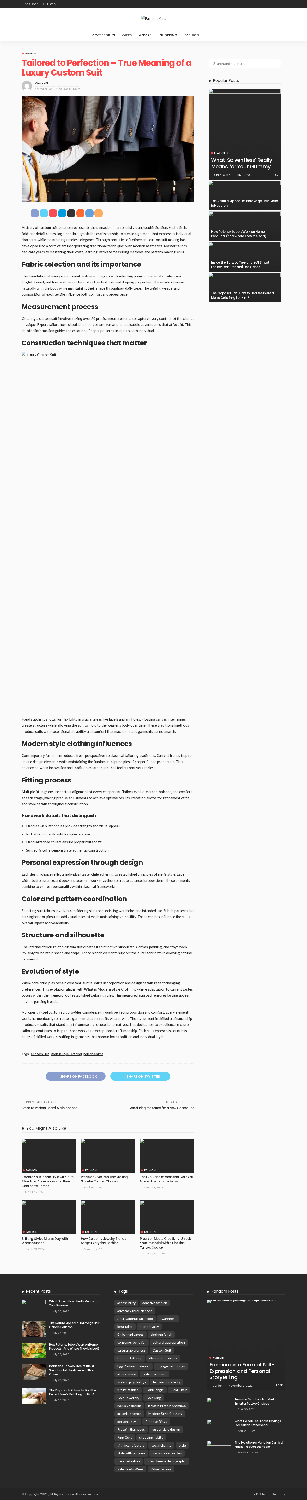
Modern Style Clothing (66, 1054)
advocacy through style (134, 1311)
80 (276, 174)
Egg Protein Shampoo (133, 1366)
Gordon (218, 1385)
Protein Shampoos (131, 1429)
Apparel (146, 35)
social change (161, 1445)
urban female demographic (166, 1461)
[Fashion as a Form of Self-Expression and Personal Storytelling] (246, 1301)
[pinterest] (276, 4)
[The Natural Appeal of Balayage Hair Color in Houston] (245, 195)
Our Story (49, 4)
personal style (93, 1054)
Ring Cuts (124, 1437)
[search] (212, 35)
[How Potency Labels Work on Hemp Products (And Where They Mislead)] (245, 226)
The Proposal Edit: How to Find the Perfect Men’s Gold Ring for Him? (242, 295)
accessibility (126, 1303)
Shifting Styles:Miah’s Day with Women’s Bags (45, 1240)
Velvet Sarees (160, 1469)
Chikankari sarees (130, 1334)
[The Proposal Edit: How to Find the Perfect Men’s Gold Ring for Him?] (245, 287)
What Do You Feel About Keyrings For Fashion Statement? (258, 1423)
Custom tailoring (129, 1358)
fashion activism (154, 1374)
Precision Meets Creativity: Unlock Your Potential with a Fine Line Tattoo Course (165, 1243)
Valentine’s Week (130, 1469)
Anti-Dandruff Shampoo (135, 1319)
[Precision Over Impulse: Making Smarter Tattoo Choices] (108, 1156)
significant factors (130, 1445)
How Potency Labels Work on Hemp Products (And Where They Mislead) (238, 233)
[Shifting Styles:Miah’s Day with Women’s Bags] (49, 1217)
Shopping (168, 35)
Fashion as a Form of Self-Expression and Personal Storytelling (241, 1371)
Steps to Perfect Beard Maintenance (49, 1108)
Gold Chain (179, 1390)
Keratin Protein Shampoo (167, 1406)
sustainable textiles (167, 1453)
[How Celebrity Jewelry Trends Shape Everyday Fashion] (108, 1217)
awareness (168, 1319)
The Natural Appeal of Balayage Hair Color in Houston (244, 203)
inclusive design (129, 1406)
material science (129, 1414)
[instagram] (282, 4)
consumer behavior (131, 1342)
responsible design (166, 1429)
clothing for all (161, 1334)
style (182, 1445)
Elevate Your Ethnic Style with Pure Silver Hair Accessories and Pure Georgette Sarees (47, 1181)
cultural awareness (131, 1350)
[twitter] (270, 4)
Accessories (103, 35)
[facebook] (263, 4)
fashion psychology (131, 1382)
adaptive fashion (154, 1303)
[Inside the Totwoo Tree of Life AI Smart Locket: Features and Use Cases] (245, 257)
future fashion (128, 1390)
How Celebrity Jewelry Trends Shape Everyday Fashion (103, 1240)
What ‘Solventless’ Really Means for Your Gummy (241, 163)
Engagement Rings (171, 1366)
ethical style (126, 1374)
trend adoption (128, 1461)
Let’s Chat (31, 4)
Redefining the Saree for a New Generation (161, 1108)
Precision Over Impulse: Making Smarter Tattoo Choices (104, 1179)
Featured (221, 153)
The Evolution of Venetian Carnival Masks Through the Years (166, 1179)
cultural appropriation (169, 1342)
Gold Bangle (155, 1390)
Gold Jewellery (128, 1398)
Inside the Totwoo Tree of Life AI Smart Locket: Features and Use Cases (240, 264)
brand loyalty (149, 1326)
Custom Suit (40, 1054)
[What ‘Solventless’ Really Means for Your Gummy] (245, 134)
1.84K (279, 1385)
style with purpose (131, 1453)
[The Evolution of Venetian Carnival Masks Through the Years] (167, 1156)
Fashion (191, 35)
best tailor (125, 1326)
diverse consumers (163, 1358)
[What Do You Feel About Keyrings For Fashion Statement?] (219, 1427)
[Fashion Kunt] (153, 18)
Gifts (127, 35)
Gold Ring (153, 1398)
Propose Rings (156, 1421)
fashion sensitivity (166, 1382)
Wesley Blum (43, 83)
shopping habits (151, 1437)
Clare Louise (222, 174)
